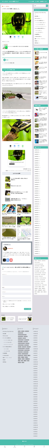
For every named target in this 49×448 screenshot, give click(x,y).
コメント (4, 274)
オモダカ (25, 336)
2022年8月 (37, 186)
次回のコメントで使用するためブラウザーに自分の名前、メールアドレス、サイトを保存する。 (17, 301)
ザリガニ (44, 272)
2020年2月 (37, 238)
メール (4, 291)
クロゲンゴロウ (37, 269)
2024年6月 (37, 160)
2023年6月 (37, 173)
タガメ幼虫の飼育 (39, 32)
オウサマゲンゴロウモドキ (41, 26)
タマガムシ (40, 276)
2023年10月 (37, 167)
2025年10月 (37, 152)
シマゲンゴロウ (24, 170)
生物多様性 (40, 290)
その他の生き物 (38, 36)
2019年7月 (37, 247)
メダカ (36, 286)
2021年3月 (37, 219)
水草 (36, 290)
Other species (38, 18)
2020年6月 (37, 229)
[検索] (47, 6)
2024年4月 (36, 344)
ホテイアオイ (37, 283)
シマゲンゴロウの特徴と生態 (9, 62)
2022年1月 (37, 197)
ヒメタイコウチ (37, 281)
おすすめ (43, 260)
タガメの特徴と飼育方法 (40, 28)
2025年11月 (36, 331)
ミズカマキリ (20, 355)
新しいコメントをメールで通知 (8, 304)
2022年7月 (37, 188)
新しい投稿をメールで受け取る (8, 306)
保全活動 (37, 16)
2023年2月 (37, 178)
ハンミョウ (37, 279)
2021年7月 (37, 210)
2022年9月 (37, 184)
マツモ (41, 283)
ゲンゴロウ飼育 (31, 1)
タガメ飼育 (37, 1)
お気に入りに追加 (6, 41)
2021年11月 (37, 201)
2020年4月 (37, 234)
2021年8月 (37, 208)
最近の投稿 (14, 447)
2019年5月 (37, 251)
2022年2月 (37, 195)
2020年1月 (37, 240)
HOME (25, 441)
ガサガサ (36, 267)
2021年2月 (37, 221)
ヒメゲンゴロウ (42, 279)
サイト (3, 296)
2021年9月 (37, 206)
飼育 (28, 170)
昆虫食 (36, 40)
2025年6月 (37, 154)
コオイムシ (25, 341)
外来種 (36, 288)
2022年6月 (36, 372)
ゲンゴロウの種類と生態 (40, 22)
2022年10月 (37, 182)
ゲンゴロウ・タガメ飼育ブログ (10, 1)
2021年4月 (37, 216)
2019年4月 (37, 253)
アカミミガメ (37, 262)
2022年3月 (37, 193)
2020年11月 (37, 227)
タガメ (36, 276)
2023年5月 (37, 175)
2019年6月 (37, 249)
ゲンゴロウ (11, 170)
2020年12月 (37, 225)
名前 (3, 287)
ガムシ (40, 267)
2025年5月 (37, 156)
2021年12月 (37, 199)
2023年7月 (37, 171)
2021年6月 (37, 212)
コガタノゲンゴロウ (38, 272)
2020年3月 (37, 236)
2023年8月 (37, 169)
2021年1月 (37, 223)
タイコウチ (43, 274)
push (36, 260)
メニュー (44, 447)
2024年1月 (37, 165)
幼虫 (40, 288)
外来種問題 (42, 1)
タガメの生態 (38, 30)
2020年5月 (36, 414)
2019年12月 (37, 242)
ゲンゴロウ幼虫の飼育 (40, 24)
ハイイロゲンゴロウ (17, 170)
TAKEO (39, 260)
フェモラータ (43, 281)
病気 (44, 290)
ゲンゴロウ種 (20, 341)
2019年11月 (37, 244)
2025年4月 (37, 158)
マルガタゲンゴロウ (25, 353)
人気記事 (5, 447)
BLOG (46, 1)
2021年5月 (37, 214)
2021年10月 (37, 203)
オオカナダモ (20, 336)
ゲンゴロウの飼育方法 (39, 20)
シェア (24, 447)
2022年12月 (37, 180)
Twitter (34, 447)
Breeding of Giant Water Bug (40, 13)
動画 (40, 286)
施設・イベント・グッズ (40, 38)
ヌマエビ (28, 346)
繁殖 (25, 360)
